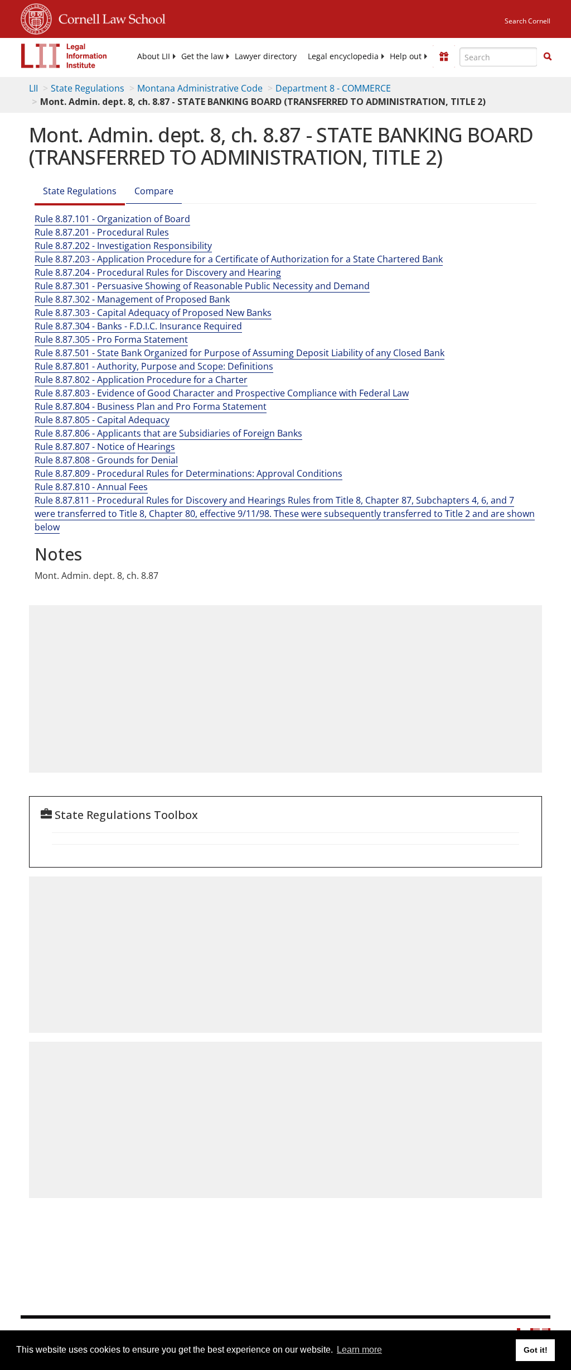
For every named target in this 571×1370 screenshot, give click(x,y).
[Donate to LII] (444, 56)
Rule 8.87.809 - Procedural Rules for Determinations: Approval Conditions (188, 473)
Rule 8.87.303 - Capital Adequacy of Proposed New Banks (153, 312)
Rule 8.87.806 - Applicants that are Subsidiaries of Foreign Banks (168, 433)
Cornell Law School (109, 17)
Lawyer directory (266, 56)
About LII (153, 56)
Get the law (202, 56)
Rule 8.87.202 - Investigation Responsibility (123, 245)
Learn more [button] (359, 1349)
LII (33, 88)
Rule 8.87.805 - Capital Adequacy (102, 420)
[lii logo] (64, 56)
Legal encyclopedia (343, 56)
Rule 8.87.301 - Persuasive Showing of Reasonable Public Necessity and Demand (202, 286)
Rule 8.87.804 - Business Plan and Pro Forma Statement (151, 406)
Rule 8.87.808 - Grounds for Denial (106, 460)
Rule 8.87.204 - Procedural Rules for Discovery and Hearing (158, 272)
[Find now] (547, 57)
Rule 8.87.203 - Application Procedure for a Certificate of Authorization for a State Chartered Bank (239, 259)
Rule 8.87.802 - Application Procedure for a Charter (141, 379)
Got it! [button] (536, 1349)
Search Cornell (527, 21)
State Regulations (87, 88)
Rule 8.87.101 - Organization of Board (112, 219)
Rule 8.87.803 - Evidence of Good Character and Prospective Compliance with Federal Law (222, 393)
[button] (547, 56)
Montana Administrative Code (200, 88)
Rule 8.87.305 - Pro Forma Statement (111, 339)
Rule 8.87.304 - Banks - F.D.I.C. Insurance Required (138, 326)
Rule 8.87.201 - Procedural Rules (102, 232)
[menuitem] (154, 56)
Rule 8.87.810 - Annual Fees (91, 487)
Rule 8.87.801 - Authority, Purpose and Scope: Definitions (154, 366)
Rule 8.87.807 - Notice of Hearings (105, 446)
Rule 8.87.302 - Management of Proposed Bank (132, 299)
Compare (153, 191)
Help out (406, 56)
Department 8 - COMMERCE (333, 88)
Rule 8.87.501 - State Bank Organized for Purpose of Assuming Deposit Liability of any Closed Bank (239, 353)
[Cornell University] (36, 17)
